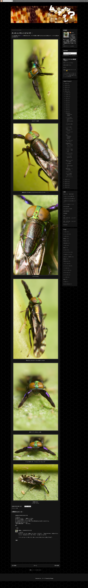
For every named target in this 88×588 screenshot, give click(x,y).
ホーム (35, 565)
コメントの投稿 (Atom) (36, 570)
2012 (66, 185)
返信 (16, 525)
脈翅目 (64, 259)
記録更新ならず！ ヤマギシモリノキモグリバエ (69, 145)
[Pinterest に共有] (30, 506)
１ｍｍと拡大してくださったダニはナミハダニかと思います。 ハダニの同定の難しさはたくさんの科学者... (69, 74)
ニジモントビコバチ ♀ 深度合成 (69, 150)
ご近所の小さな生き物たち (69, 198)
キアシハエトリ (69, 176)
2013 (66, 183)
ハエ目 (64, 236)
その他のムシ (66, 254)
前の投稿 (57, 565)
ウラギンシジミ (69, 171)
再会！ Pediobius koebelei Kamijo (68, 136)
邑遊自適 (65, 224)
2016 (66, 91)
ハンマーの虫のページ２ (68, 204)
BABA (19, 530)
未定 (64, 215)
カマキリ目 (65, 274)
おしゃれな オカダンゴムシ (69, 141)
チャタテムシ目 (66, 265)
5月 (67, 106)
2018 (66, 87)
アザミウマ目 (66, 270)
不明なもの (65, 261)
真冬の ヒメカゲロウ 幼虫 (69, 161)
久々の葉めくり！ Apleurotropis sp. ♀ (69, 165)
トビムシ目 (65, 263)
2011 (66, 187)
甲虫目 (64, 240)
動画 (64, 247)
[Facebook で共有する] (29, 506)
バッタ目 (65, 268)
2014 (66, 181)
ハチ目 (16, 508)
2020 (66, 83)
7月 (67, 102)
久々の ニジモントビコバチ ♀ (69, 154)
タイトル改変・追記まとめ (69, 174)
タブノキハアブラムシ (69, 132)
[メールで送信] (25, 506)
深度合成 (65, 243)
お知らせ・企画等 (67, 256)
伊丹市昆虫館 (66, 206)
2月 (67, 111)
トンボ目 (65, 277)
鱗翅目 (64, 238)
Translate (74, 55)
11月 (67, 94)
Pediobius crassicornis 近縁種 (69, 114)
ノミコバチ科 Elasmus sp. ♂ (69, 157)
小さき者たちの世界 (67, 208)
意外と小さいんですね (68, 62)
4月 (67, 107)
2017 (66, 89)
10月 (67, 96)
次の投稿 (14, 565)
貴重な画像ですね (67, 65)
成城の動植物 (66, 211)
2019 (66, 85)
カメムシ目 (65, 234)
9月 (67, 98)
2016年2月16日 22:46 (23, 515)
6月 (67, 104)
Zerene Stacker (66, 283)
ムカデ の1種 (68, 127)
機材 (64, 279)
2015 (66, 179)
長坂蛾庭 (65, 213)
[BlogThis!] (26, 506)
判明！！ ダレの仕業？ (69, 129)
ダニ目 (64, 249)
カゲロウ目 (65, 272)
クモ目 (64, 245)
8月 (67, 100)
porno (64, 67)
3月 (67, 109)
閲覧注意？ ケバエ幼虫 (69, 169)
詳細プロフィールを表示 (68, 46)
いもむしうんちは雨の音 (68, 196)
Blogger (51, 578)
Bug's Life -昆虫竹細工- (68, 194)
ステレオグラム (66, 252)
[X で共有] (27, 506)
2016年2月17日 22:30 (27, 530)
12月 (67, 92)
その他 (64, 281)
